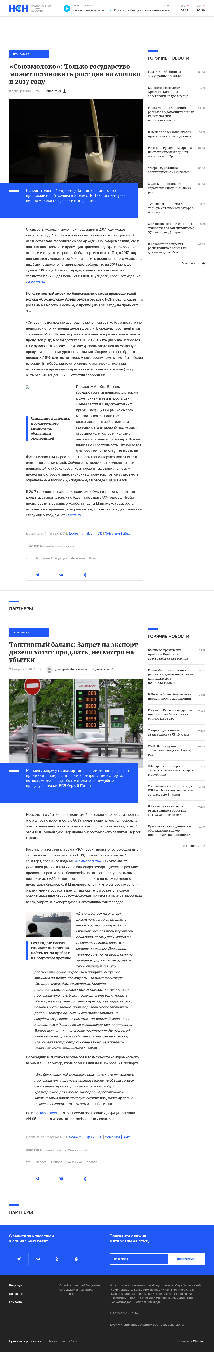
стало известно (48, 1113)
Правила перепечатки (25, 1341)
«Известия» (35, 282)
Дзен (90, 533)
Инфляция (78, 558)
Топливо (91, 1162)
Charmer (199, 1341)
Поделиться (53, 91)
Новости (76, 533)
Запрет (41, 1162)
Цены (93, 558)
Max (126, 533)
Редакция (16, 1285)
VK (100, 533)
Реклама (15, 1302)
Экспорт (56, 1162)
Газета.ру (73, 515)
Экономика (73, 1162)
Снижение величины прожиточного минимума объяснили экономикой (50, 428)
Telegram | (114, 533)
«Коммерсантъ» (88, 861)
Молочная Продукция (51, 558)
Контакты (16, 1294)
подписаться (186, 1259)
